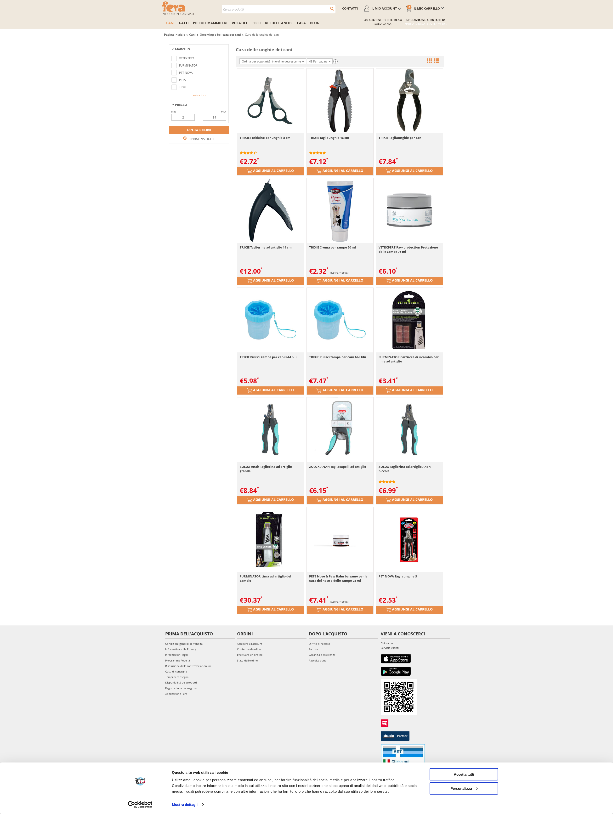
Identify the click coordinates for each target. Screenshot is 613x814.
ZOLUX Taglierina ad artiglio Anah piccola (405, 468)
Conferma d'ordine (249, 649)
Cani (170, 23)
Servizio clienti (390, 648)
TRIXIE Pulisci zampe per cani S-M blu (268, 357)
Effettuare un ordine (249, 654)
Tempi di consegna (176, 677)
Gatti (184, 23)
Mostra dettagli (185, 805)
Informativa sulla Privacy (180, 649)
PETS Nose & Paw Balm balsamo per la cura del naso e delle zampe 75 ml (338, 578)
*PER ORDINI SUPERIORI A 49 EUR (426, 23)
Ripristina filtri (201, 138)
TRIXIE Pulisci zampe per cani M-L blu (337, 357)
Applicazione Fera (176, 693)
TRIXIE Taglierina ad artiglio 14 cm (266, 247)
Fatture (313, 649)
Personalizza (461, 788)
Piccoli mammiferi (210, 23)
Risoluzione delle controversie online (188, 666)
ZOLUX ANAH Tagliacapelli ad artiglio (337, 466)
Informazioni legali (176, 654)
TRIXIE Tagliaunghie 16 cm (329, 138)
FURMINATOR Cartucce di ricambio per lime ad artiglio (409, 359)
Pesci (256, 23)
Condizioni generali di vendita (184, 643)
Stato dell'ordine (247, 660)
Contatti (350, 8)
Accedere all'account (249, 643)
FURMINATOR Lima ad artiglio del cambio (265, 578)
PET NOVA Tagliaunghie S (398, 576)
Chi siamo (387, 643)
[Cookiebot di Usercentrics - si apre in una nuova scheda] (140, 804)
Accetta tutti (464, 774)
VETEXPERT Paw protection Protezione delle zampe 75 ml (408, 249)
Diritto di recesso (319, 643)
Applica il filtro (199, 130)
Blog (314, 23)
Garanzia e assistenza (322, 654)
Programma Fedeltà (177, 660)
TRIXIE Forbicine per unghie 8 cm (265, 138)
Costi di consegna (176, 671)
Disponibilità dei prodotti (181, 682)
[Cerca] (332, 8)
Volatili (239, 23)
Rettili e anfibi (279, 23)
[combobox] (278, 9)
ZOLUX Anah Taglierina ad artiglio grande (266, 468)
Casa (301, 23)
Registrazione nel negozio (181, 688)
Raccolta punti (318, 660)
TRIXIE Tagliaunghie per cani (400, 138)
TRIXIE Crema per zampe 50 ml (332, 247)
